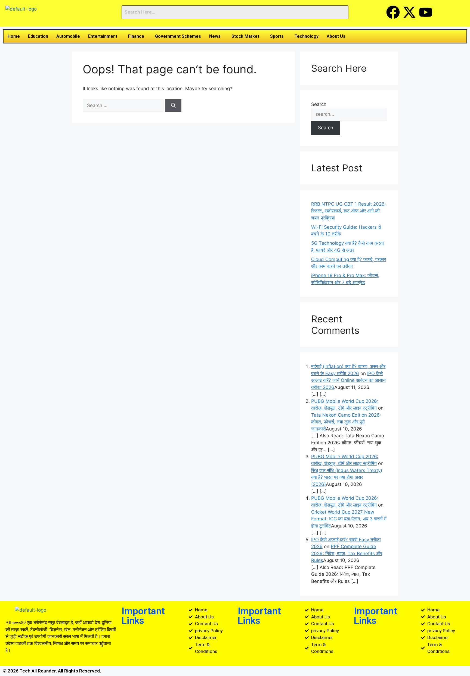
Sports (277, 36)
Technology (307, 36)
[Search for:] (124, 105)
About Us (336, 36)
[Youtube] (425, 12)
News (215, 36)
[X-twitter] (409, 12)
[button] (104, 36)
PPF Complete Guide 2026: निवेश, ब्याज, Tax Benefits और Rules (346, 553)
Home (14, 36)
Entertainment (102, 36)
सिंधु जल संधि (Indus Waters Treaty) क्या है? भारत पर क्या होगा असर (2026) (346, 477)
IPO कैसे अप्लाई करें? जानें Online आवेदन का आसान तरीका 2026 (348, 380)
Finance (136, 36)
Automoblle (68, 36)
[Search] (173, 105)
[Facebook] (393, 12)
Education (38, 36)
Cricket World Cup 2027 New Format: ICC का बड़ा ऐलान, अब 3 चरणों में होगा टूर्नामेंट (348, 519)
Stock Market (245, 36)
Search (318, 104)
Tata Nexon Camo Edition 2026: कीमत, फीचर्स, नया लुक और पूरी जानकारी (346, 422)
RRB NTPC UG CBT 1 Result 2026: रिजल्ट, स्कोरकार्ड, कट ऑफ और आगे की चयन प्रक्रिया (348, 211)
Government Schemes (178, 36)
